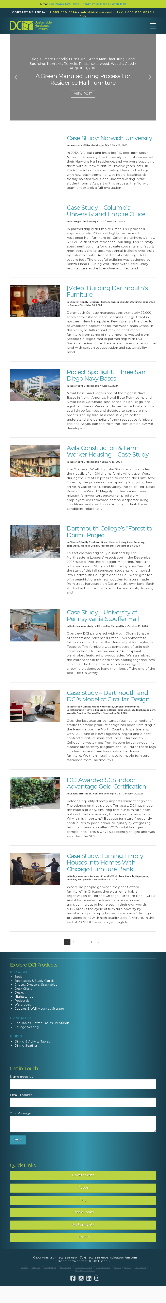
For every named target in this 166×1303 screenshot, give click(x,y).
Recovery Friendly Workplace (107, 876)
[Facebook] (73, 1278)
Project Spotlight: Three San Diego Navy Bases (106, 375)
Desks (19, 992)
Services (65, 1267)
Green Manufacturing (129, 302)
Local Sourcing (135, 542)
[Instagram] (96, 1278)
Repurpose (101, 709)
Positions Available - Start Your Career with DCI (87, 4)
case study (75, 145)
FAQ (82, 1200)
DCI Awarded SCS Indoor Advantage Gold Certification (106, 783)
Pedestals (22, 1000)
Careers (83, 1237)
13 (92, 942)
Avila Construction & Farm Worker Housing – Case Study (108, 451)
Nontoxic (98, 793)
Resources (103, 1267)
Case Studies (83, 1267)
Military (87, 145)
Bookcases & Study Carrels (34, 981)
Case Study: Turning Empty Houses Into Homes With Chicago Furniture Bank (105, 862)
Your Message (20, 1113)
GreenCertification (80, 793)
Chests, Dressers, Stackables (36, 984)
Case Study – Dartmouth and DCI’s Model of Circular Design (108, 696)
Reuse (113, 709)
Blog (117, 1267)
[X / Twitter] (81, 1278)
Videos (83, 1187)
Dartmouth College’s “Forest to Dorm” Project (109, 531)
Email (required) (22, 1095)
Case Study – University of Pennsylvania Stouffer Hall (103, 615)
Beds (72, 876)
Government (83, 1175)
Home (24, 1267)
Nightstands (24, 996)
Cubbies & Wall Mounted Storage (39, 1008)
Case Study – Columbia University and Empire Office (106, 211)
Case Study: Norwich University (109, 138)
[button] (153, 26)
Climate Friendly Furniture (84, 302)
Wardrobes (23, 1004)
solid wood (149, 302)
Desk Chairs (23, 989)
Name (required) (22, 1076)
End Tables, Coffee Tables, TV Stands (42, 1023)
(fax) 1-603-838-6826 (134, 12)
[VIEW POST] (35, 151)
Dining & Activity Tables (32, 1041)
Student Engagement (143, 709)
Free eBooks (83, 1212)
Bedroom (74, 626)
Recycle (89, 709)
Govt (127, 1267)
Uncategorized (77, 221)
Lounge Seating (27, 1027)
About (36, 1267)
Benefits (50, 1267)
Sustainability (83, 1224)
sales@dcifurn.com (96, 12)
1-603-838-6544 (63, 12)
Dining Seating (26, 1045)
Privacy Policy (85, 1270)
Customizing (108, 302)
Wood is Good (89, 545)
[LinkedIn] (89, 1278)
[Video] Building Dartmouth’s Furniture (107, 291)
